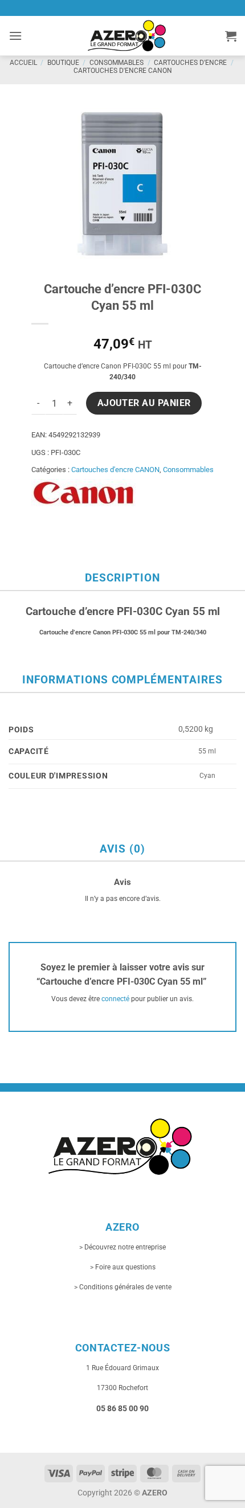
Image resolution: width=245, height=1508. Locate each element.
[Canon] (83, 493)
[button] (15, 36)
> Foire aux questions (123, 1267)
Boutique (63, 63)
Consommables (116, 63)
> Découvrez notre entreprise (122, 1247)
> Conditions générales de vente (123, 1287)
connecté (115, 999)
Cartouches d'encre (190, 63)
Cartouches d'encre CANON (123, 71)
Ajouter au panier (144, 403)
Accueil (23, 63)
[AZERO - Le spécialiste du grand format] (127, 35)
